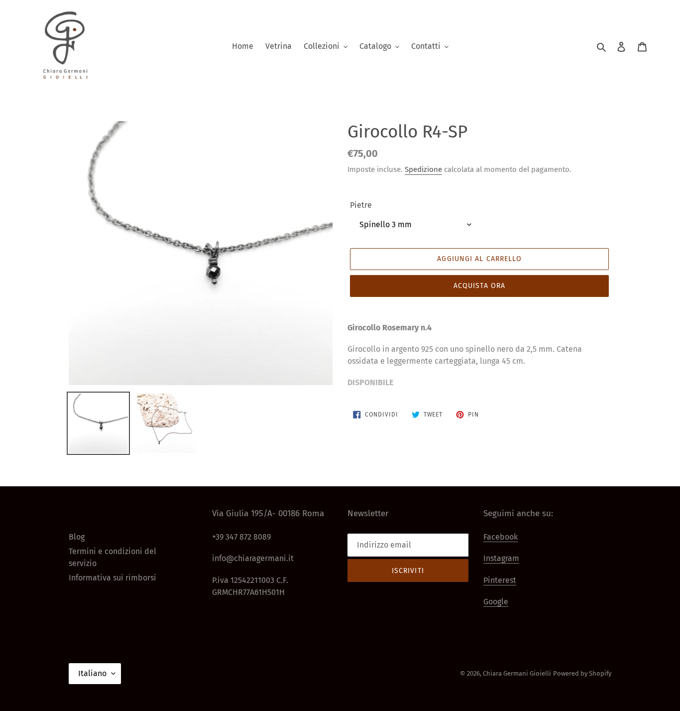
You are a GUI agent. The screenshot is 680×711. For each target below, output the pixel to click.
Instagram (501, 558)
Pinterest (499, 580)
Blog (77, 537)
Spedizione (423, 169)
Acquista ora (479, 286)
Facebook (500, 537)
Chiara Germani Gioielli (517, 673)
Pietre (361, 205)
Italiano (92, 673)
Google (495, 601)
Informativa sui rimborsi (112, 577)
